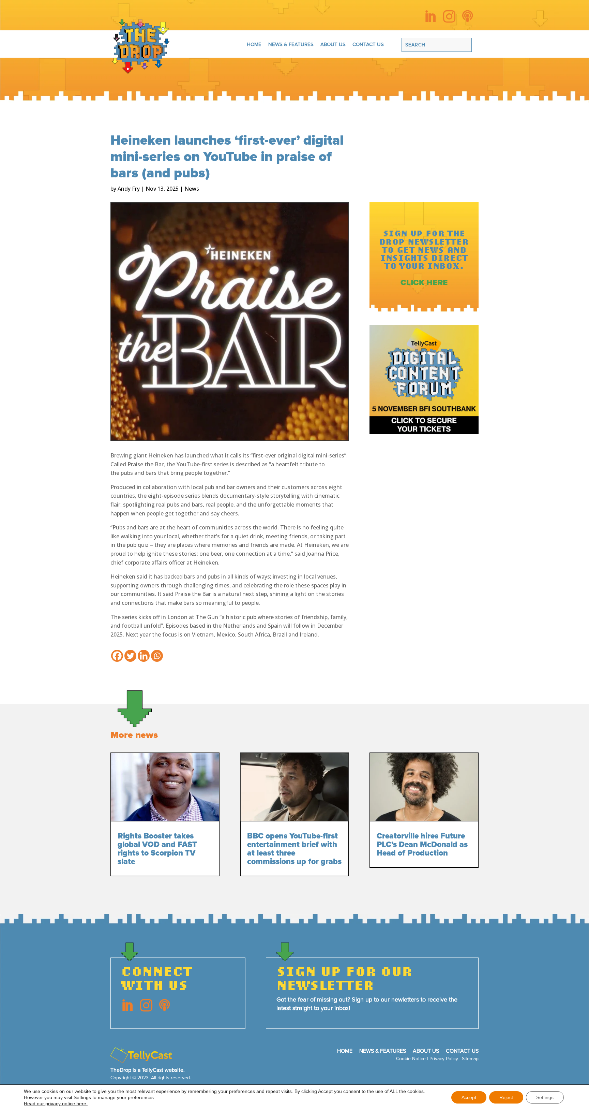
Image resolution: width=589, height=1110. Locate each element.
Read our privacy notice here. (56, 1103)
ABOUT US (333, 44)
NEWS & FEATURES (291, 44)
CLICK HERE (424, 283)
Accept (469, 1097)
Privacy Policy (443, 1058)
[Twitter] (130, 656)
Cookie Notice (411, 1058)
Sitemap (470, 1058)
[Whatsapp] (157, 656)
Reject (506, 1097)
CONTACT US (368, 44)
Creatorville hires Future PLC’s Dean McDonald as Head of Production (422, 844)
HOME (254, 44)
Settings (545, 1097)
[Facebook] (117, 656)
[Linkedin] (144, 656)
